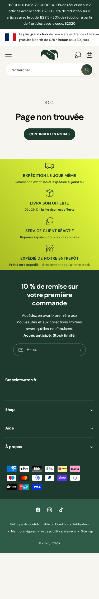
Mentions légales (23, 531)
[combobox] (49, 70)
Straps (55, 543)
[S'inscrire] (80, 350)
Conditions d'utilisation (72, 524)
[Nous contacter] (78, 54)
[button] (8, 54)
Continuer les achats (49, 134)
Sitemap (87, 531)
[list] (49, 37)
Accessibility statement (58, 531)
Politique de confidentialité (30, 524)
